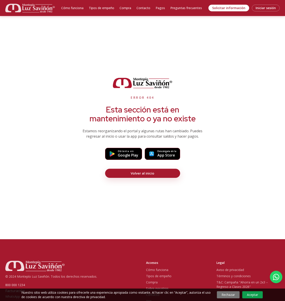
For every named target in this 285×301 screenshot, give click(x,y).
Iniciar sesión (266, 8)
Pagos (160, 8)
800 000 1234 (15, 285)
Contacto (143, 8)
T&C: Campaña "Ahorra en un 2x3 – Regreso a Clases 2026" (242, 284)
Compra (125, 8)
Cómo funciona (72, 8)
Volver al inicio (142, 173)
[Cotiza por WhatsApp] (276, 277)
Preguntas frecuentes (186, 8)
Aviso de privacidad (230, 270)
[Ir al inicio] (30, 8)
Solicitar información (228, 8)
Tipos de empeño (101, 8)
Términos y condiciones (233, 276)
